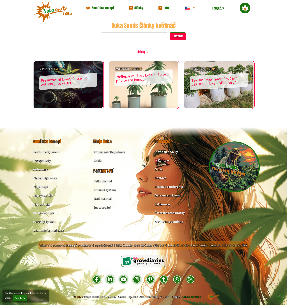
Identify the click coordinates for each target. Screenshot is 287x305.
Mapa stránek (191, 297)
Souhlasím (20, 298)
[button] (100, 8)
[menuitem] (189, 8)
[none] (189, 8)
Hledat (178, 36)
